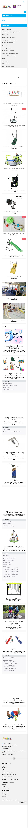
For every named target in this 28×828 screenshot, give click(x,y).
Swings (5, 578)
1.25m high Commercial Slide (11, 571)
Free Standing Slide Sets (9, 658)
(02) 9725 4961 (8, 743)
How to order (5, 771)
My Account (5, 793)
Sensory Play (6, 63)
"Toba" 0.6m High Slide (10, 662)
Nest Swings (6, 387)
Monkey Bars (6, 61)
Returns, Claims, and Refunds (9, 774)
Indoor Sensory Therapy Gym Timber (11, 32)
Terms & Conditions (7, 776)
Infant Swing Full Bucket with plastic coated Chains (14, 211)
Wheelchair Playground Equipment (10, 55)
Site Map (4, 786)
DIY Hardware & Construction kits (12, 432)
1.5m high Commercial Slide (11, 573)
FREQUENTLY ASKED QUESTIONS (10, 779)
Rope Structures (7, 562)
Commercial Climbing (8, 522)
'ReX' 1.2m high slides (9, 665)
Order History (5, 794)
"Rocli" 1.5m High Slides (10, 670)
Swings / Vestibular (7, 34)
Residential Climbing (8, 526)
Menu (3, 20)
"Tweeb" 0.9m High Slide (10, 663)
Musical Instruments (8, 560)
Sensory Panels (7, 564)
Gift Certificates (6, 788)
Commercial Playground (8, 50)
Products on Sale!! (7, 29)
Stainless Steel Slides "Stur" (11, 574)
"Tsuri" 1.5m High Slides (10, 668)
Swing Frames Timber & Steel (9, 37)
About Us (4, 767)
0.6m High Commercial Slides (11, 568)
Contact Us (4, 784)
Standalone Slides (7, 660)
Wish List (4, 796)
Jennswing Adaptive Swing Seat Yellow (14, 276)
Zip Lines (5, 45)
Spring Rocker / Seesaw (9, 576)
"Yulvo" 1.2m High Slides (10, 667)
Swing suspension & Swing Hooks (10, 40)
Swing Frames (6, 429)
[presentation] (16, 78)
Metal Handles (7, 523)
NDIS (3, 769)
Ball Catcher (6, 555)
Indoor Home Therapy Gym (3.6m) (14, 298)
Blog (3, 766)
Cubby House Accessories (8, 42)
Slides (4, 58)
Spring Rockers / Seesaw (8, 66)
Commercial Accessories (9, 557)
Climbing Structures (7, 48)
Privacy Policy (5, 777)
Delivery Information (7, 772)
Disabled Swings (7, 383)
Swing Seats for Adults (9, 389)
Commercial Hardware (9, 558)
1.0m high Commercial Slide (11, 569)
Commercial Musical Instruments (10, 53)
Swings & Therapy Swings (10, 385)
